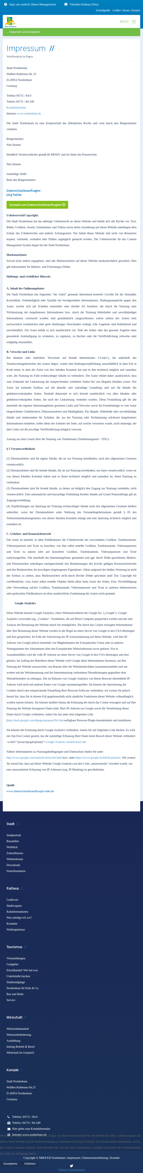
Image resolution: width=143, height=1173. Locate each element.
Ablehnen (30, 1163)
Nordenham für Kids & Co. (23, 988)
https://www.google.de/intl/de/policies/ (98, 757)
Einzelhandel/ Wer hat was (22, 970)
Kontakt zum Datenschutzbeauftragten (35, 205)
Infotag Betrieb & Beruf (21, 1046)
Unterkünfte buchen (18, 976)
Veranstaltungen (16, 958)
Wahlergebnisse (16, 929)
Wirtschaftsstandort (18, 1028)
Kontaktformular (16, 107)
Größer (116, 10)
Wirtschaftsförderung (19, 1034)
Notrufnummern (16, 871)
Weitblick (12, 847)
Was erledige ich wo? (19, 917)
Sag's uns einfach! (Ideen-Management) (32, 4)
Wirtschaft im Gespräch (20, 1052)
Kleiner (135, 10)
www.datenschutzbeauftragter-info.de (30, 791)
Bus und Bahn (15, 994)
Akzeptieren (10, 1163)
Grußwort (12, 899)
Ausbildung (13, 1040)
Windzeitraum (15, 859)
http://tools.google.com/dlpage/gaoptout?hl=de (34, 720)
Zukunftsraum (15, 853)
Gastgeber (12, 964)
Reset (126, 10)
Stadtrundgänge (16, 982)
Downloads (13, 865)
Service (11, 1000)
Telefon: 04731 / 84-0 (25, 1116)
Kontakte (12, 923)
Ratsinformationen (17, 911)
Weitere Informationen (71, 1170)
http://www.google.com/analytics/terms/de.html (34, 757)
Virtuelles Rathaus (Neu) (83, 4)
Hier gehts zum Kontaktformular (31, 1128)
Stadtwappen (14, 905)
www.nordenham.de (29, 113)
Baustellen (13, 841)
